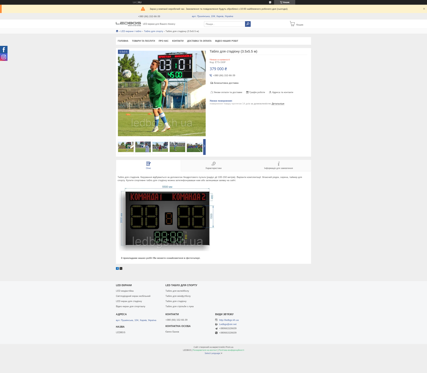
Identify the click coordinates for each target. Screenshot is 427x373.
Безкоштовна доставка (226, 83)
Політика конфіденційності (231, 350)
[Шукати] (248, 24)
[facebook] (117, 269)
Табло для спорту (153, 31)
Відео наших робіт (226, 41)
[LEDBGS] (128, 24)
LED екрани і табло (131, 31)
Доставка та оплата (199, 41)
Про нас (163, 41)
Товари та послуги (143, 41)
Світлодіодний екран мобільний (133, 296)
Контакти (177, 41)
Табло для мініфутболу (178, 296)
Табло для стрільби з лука (179, 306)
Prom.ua (229, 347)
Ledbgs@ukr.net (228, 324)
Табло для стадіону (175, 301)
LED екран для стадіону (129, 301)
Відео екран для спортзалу (130, 306)
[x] (121, 269)
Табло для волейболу (177, 290)
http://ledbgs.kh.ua (229, 320)
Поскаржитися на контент (205, 350)
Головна (123, 41)
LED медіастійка (125, 290)
